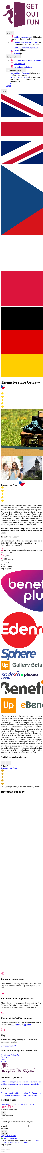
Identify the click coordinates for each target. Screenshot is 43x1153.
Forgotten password (8, 1136)
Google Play (16, 1025)
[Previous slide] (3, 763)
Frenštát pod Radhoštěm (10, 1055)
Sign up (4, 1133)
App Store (27, 1025)
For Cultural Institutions (23, 67)
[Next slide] (8, 763)
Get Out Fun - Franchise (20, 73)
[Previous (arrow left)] (2, 1151)
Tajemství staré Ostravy (10, 768)
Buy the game (6, 569)
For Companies (19, 64)
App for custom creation (20, 77)
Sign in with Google (11, 1138)
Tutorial (17, 53)
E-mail (3, 1126)
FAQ (9, 1104)
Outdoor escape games (22, 37)
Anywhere (5, 1057)
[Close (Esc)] (2, 1149)
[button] (39, 468)
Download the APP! (8, 1046)
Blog (35, 1095)
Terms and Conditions (20, 1104)
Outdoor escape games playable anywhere (17, 1084)
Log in (8, 86)
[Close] (2, 1118)
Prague (3, 1061)
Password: (5, 1128)
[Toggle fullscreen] (7, 1149)
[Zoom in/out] (9, 1149)
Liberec (4, 1059)
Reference (23, 1095)
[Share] (4, 1149)
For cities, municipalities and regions (27, 60)
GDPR (31, 1104)
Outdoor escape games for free (25, 42)
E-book (30, 1095)
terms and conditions (23, 1142)
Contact (9, 84)
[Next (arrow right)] (4, 1151)
